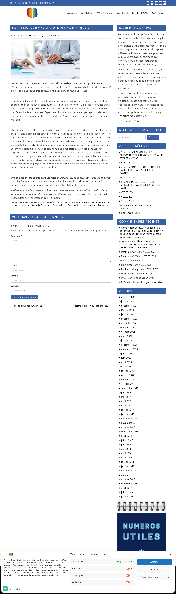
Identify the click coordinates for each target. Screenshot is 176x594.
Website (15, 286)
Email (14, 276)
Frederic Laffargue (131, 269)
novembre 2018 (129, 423)
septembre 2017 (129, 483)
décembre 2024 (129, 305)
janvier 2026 (127, 297)
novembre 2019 (129, 379)
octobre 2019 (128, 384)
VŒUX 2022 (127, 201)
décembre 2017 (129, 470)
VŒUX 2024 (127, 192)
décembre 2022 (129, 319)
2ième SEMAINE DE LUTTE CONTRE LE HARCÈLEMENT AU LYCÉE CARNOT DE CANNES (141, 170)
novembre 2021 (129, 327)
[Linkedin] (151, 3)
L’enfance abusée (130, 213)
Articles (86, 12)
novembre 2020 (129, 349)
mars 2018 (126, 457)
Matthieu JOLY (129, 252)
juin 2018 (126, 444)
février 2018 (127, 462)
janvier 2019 (127, 414)
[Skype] (160, 3)
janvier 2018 (127, 466)
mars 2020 (126, 366)
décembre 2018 (129, 418)
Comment (16, 236)
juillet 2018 (127, 440)
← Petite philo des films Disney (27, 306)
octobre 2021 (128, 331)
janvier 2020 (127, 375)
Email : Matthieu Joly (43, 3)
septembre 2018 (129, 431)
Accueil (72, 12)
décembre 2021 (129, 323)
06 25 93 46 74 (22, 3)
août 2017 (126, 488)
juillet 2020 (127, 353)
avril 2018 (126, 453)
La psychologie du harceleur (148, 282)
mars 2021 (126, 336)
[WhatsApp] (156, 3)
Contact (158, 12)
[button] (170, 554)
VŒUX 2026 (127, 162)
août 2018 (126, 436)
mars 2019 (126, 405)
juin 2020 (126, 358)
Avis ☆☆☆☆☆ (105, 12)
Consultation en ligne (132, 12)
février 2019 (127, 410)
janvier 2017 (127, 496)
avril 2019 (126, 401)
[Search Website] (164, 3)
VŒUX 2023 (127, 196)
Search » (153, 137)
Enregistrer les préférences (155, 577)
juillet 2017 (127, 492)
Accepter (154, 562)
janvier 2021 (127, 340)
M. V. (124, 282)
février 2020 (127, 371)
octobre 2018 (128, 427)
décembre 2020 (129, 345)
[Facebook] (147, 3)
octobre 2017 (128, 479)
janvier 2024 (127, 314)
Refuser (155, 569)
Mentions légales (13, 589)
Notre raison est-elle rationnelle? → (93, 306)
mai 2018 (126, 449)
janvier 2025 (127, 301)
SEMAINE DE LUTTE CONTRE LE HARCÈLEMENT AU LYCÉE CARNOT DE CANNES (140, 185)
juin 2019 (126, 392)
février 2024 (127, 310)
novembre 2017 (129, 475)
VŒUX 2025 (127, 177)
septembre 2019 (129, 388)
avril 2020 (126, 362)
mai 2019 (126, 397)
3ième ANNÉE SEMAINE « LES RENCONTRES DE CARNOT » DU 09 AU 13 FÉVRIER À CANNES (141, 155)
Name (14, 265)
